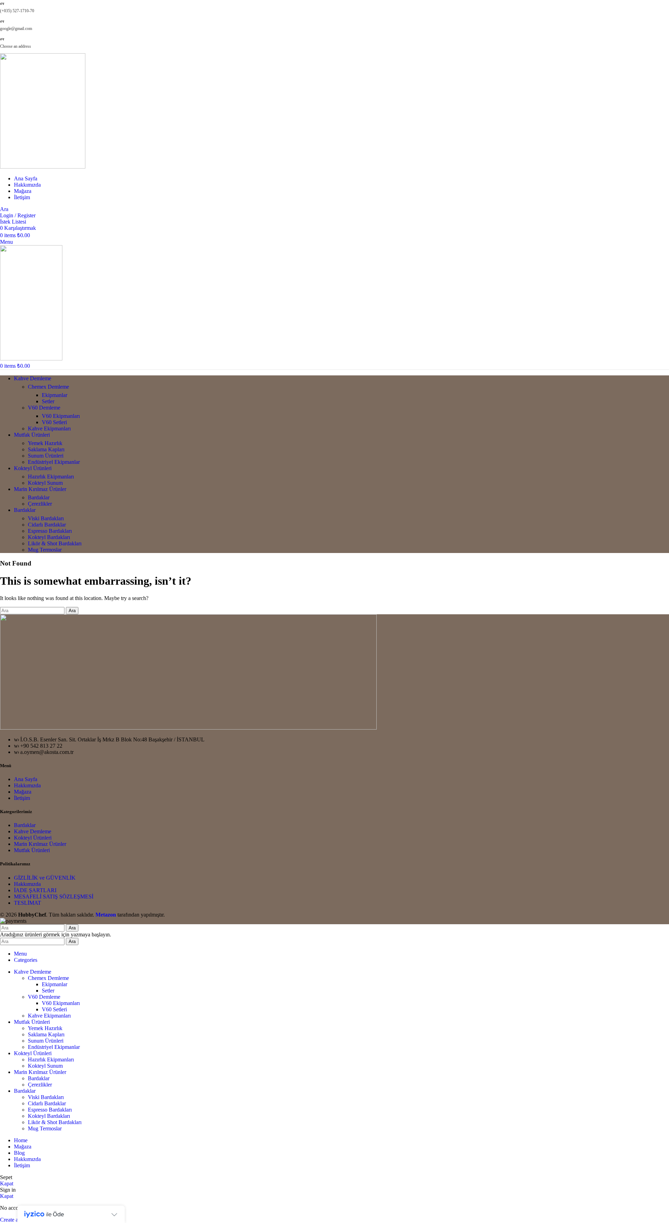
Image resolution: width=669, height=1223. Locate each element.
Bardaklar (38, 497)
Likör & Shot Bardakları (55, 543)
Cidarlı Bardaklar (47, 525)
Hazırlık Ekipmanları (51, 477)
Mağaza (22, 792)
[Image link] (188, 728)
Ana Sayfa (25, 779)
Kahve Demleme (32, 831)
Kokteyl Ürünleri (33, 838)
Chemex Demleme (48, 387)
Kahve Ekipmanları (49, 428)
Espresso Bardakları (50, 531)
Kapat (6, 1183)
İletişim (22, 798)
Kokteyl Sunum (45, 483)
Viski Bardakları (46, 518)
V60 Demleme (44, 408)
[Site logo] (42, 167)
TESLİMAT (27, 903)
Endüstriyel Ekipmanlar (54, 462)
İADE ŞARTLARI (35, 890)
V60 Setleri (54, 422)
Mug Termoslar (45, 550)
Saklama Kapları (46, 449)
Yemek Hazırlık (45, 443)
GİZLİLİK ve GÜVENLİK (45, 878)
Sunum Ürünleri (45, 456)
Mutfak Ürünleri (32, 850)
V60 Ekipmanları (61, 416)
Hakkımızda (27, 785)
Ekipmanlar (54, 395)
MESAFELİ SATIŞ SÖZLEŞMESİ (53, 896)
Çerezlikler (40, 504)
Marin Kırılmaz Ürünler (40, 844)
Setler (48, 401)
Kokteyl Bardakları (49, 537)
